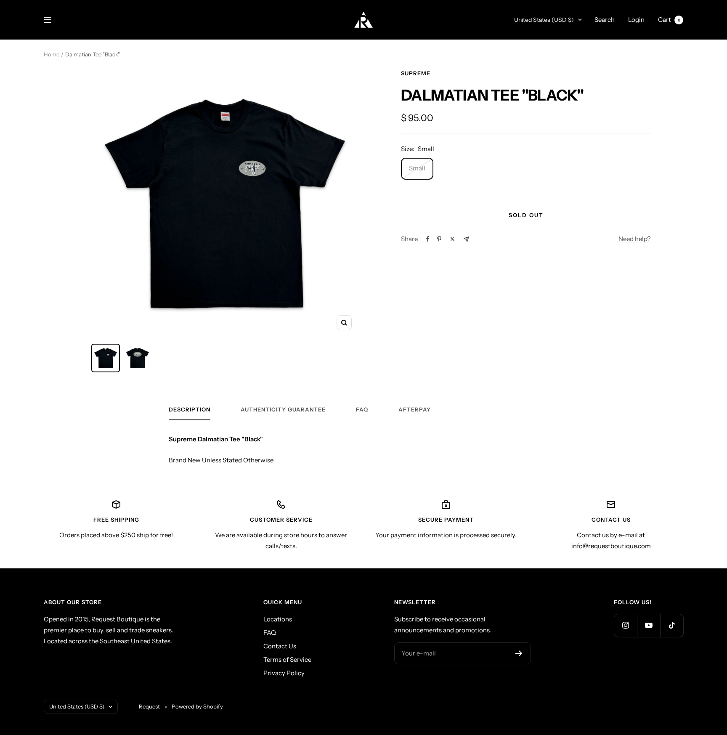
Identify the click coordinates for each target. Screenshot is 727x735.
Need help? (634, 239)
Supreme (415, 73)
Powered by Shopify (197, 706)
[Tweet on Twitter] (452, 239)
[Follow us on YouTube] (648, 625)
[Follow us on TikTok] (671, 625)
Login (636, 20)
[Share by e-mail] (466, 239)
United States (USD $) (544, 20)
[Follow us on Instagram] (625, 625)
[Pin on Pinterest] (439, 239)
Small (417, 168)
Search (604, 20)
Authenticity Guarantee (283, 409)
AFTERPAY (414, 409)
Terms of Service (287, 659)
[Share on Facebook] (428, 239)
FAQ (362, 409)
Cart (669, 20)
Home (51, 54)
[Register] (519, 653)
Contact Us (279, 646)
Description (189, 409)
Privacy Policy (284, 673)
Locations (277, 619)
